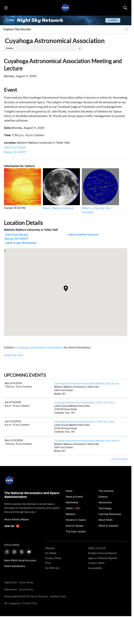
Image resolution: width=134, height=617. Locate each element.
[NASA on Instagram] (14, 552)
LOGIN (113, 20)
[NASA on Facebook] (7, 552)
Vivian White (26, 582)
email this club (13, 355)
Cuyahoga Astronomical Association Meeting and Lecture (86, 383)
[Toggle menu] (5, 7)
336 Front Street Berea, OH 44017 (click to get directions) (21, 239)
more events (119, 459)
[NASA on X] (21, 552)
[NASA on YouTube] (29, 552)
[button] (66, 288)
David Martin (26, 589)
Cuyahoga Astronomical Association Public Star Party (84, 402)
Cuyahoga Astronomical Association (39, 347)
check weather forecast (83, 234)
